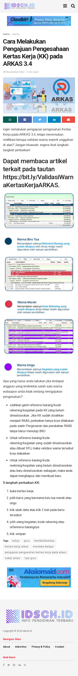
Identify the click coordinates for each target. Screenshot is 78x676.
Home (6, 34)
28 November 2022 (14, 71)
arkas (15, 540)
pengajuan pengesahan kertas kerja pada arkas (35, 552)
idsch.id (27, 631)
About (6, 646)
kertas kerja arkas (16, 546)
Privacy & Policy (41, 646)
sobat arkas (12, 558)
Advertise (21, 646)
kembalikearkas (44, 540)
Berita (16, 34)
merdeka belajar (43, 546)
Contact (59, 646)
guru (27, 540)
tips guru (30, 558)
